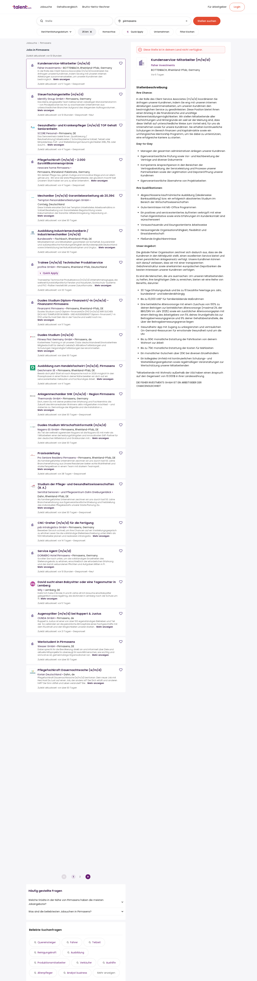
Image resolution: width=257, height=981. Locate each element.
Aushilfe (111, 962)
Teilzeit (96, 942)
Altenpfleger (45, 973)
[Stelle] (75, 21)
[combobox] (77, 21)
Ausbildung (77, 952)
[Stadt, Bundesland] (150, 21)
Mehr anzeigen (61, 79)
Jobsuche (31, 43)
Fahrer (74, 942)
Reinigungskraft (47, 952)
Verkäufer (86, 962)
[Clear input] (186, 21)
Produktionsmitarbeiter (52, 962)
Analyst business (77, 973)
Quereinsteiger (47, 942)
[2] (87, 876)
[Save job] (121, 63)
